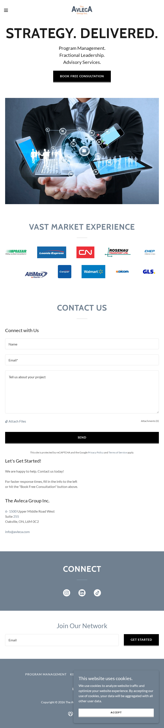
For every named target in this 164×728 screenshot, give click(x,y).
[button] (14, 10)
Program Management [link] (46, 674)
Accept (116, 712)
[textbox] (82, 343)
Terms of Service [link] (118, 452)
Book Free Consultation (82, 76)
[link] (82, 10)
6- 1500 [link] (11, 511)
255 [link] (16, 516)
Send (82, 437)
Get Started (141, 639)
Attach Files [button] (17, 421)
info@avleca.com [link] (17, 532)
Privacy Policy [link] (96, 452)
